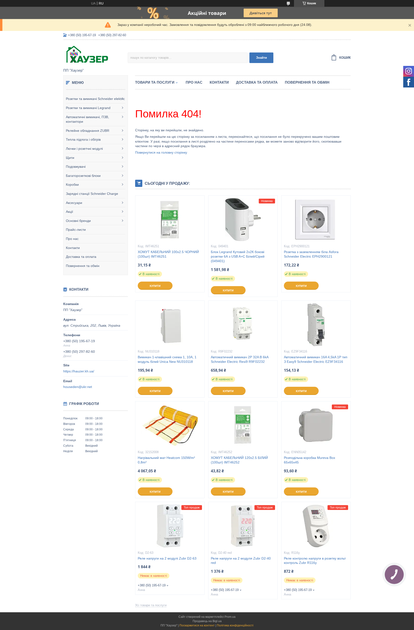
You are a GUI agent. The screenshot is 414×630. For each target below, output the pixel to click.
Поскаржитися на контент (197, 625)
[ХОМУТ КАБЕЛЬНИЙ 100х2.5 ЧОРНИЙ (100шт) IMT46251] (170, 219)
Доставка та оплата (81, 257)
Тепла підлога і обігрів (83, 139)
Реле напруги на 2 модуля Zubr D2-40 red (241, 560)
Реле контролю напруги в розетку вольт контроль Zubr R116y (315, 560)
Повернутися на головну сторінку (161, 152)
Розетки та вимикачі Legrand (88, 108)
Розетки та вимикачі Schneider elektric (95, 99)
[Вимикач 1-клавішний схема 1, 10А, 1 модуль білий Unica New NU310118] (170, 324)
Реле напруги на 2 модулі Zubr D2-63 (167, 558)
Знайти (261, 57)
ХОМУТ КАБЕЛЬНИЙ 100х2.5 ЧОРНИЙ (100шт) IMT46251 (168, 254)
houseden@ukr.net (77, 387)
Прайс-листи (76, 229)
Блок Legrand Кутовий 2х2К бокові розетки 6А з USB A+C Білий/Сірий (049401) (237, 256)
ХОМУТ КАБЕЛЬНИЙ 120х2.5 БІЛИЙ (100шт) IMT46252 (239, 460)
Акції (69, 212)
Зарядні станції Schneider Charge (92, 194)
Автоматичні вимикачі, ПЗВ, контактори (87, 119)
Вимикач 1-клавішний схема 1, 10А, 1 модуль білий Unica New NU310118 (167, 359)
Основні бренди (78, 221)
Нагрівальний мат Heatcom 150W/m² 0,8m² (166, 460)
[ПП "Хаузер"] (95, 54)
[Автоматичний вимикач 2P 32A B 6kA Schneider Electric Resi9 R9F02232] (243, 324)
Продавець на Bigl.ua (207, 621)
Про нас (72, 239)
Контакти (73, 248)
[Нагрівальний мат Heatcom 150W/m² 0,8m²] (170, 425)
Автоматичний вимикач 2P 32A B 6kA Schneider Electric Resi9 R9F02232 (239, 359)
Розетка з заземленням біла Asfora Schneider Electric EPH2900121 (311, 254)
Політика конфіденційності (235, 625)
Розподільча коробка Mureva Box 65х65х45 (309, 460)
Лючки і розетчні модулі (84, 148)
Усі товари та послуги (151, 605)
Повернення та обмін (82, 266)
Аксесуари (74, 203)
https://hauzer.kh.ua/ (78, 371)
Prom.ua (230, 616)
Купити (155, 285)
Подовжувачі (76, 166)
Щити (70, 158)
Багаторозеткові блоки (83, 176)
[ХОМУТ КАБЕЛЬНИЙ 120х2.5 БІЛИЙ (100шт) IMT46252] (243, 425)
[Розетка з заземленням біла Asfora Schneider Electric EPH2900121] (316, 219)
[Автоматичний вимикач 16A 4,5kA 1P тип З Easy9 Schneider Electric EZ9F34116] (316, 324)
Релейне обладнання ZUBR (87, 131)
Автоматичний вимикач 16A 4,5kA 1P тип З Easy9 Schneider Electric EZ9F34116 (315, 359)
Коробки (72, 184)
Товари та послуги (154, 82)
